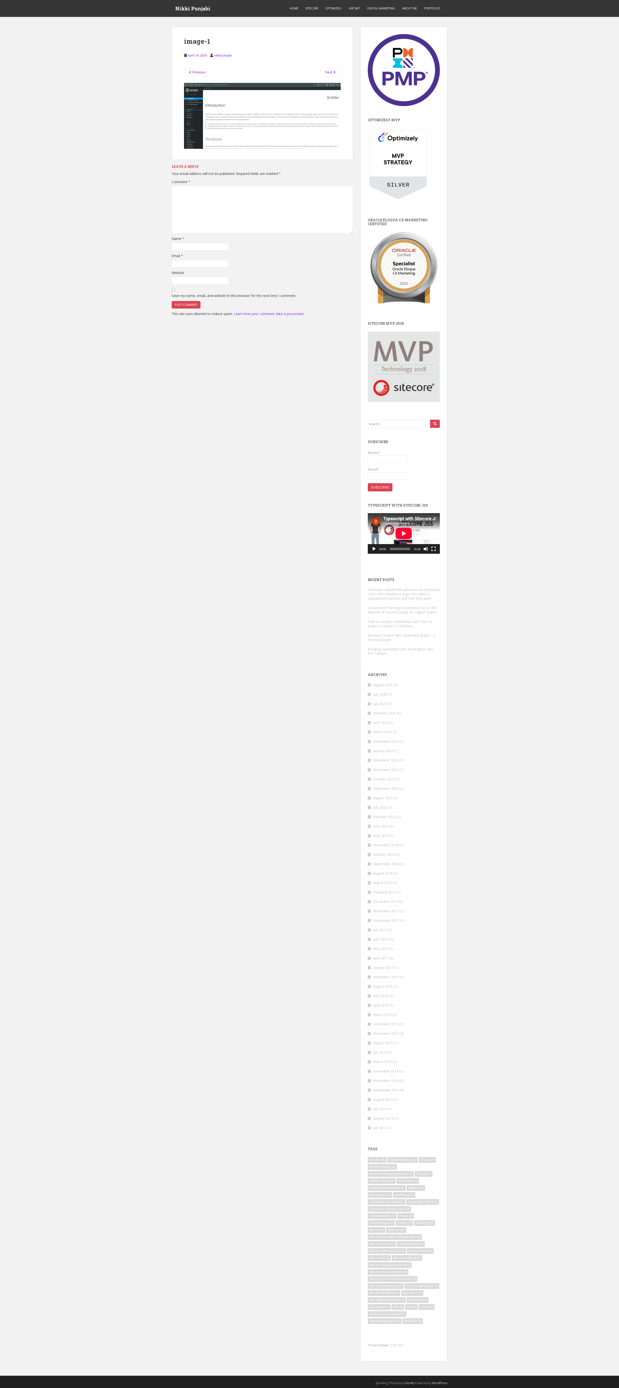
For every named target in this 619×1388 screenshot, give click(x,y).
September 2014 (386, 1090)
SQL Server (412, 1293)
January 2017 (383, 967)
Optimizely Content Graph (389, 1209)
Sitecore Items (420, 1251)
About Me (409, 8)
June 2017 (381, 939)
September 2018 (386, 864)
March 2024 (382, 732)
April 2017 (381, 958)
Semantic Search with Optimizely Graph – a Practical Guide (401, 637)
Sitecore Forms (381, 1244)
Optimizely (333, 8)
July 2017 (380, 930)
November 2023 (385, 741)
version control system (387, 1314)
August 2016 (383, 986)
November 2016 (385, 977)
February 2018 (384, 892)
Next (329, 72)
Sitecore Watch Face (422, 1286)
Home (294, 8)
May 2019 (381, 835)
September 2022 (386, 788)
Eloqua (427, 1160)
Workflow (412, 1321)
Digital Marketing (381, 8)
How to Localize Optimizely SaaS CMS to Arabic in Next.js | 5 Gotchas (400, 623)
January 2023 (383, 750)
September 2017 (386, 920)
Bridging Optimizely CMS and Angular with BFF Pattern (400, 651)
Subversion (379, 1307)
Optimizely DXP (382, 1216)
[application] (404, 533)
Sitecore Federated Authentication (394, 1237)
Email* (373, 469)
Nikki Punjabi (192, 8)
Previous (198, 72)
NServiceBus (380, 1195)
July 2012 (380, 1127)
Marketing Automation (386, 1188)
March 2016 (382, 1014)
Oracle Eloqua (381, 1223)
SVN (398, 1307)
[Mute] (425, 549)
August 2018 (383, 873)
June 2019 (381, 826)
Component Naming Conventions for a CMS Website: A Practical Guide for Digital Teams (402, 609)
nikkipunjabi (223, 55)
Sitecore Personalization (388, 1272)
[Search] (435, 424)
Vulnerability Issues (384, 1321)
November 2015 (385, 1033)
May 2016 (381, 995)
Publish (404, 1223)
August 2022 (383, 798)
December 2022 (385, 760)
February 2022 (384, 816)
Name (178, 238)
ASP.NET (354, 8)
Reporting (424, 1223)
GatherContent (381, 1181)
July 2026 (380, 694)
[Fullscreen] (433, 549)
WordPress (439, 1383)
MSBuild (415, 1188)
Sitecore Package (407, 1258)
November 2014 (385, 1080)
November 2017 (385, 911)
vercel (426, 1307)
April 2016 (381, 1005)
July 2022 (380, 807)
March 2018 (382, 882)
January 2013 (383, 1118)
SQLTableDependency (386, 1300)
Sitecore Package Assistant (389, 1265)
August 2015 (383, 1043)
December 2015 (385, 1024)
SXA (411, 1307)
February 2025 (384, 713)
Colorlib (408, 1383)
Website (178, 272)
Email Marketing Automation (390, 1174)
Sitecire (376, 1230)
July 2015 (380, 1052)
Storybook (417, 1300)
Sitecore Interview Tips (386, 1251)
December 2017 (385, 901)
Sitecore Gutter (410, 1244)
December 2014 (385, 1071)
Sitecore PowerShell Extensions (392, 1279)
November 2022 (385, 769)
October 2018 (384, 854)
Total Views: (379, 1345)
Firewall (423, 1174)
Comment (181, 182)
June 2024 (381, 722)
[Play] (374, 549)
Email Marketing (382, 1167)
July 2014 (380, 1109)
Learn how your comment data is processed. (269, 313)
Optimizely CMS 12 (422, 1202)
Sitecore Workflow (383, 1293)
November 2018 (385, 845)
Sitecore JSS (379, 1258)
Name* (374, 452)
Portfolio (432, 8)
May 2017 (381, 948)
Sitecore (311, 8)
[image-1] (262, 115)
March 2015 (382, 1061)
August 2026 (383, 685)
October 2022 (384, 779)
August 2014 (383, 1099)
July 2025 (380, 703)
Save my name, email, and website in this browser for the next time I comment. (234, 295)
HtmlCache (407, 1181)
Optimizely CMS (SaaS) (386, 1202)
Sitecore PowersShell (385, 1286)
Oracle (405, 1216)
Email (177, 255)
